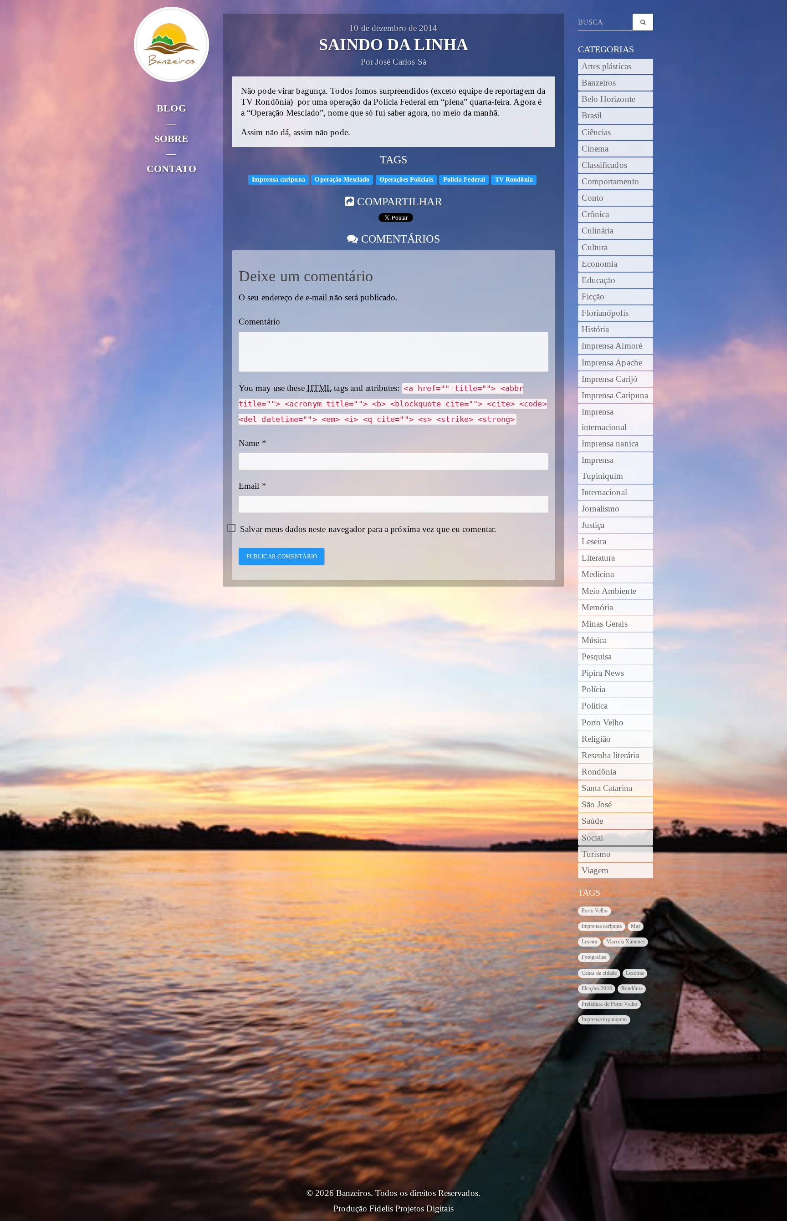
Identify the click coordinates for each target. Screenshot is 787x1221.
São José (597, 804)
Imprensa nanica (610, 443)
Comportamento (610, 181)
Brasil (592, 115)
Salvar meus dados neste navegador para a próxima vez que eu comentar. (368, 529)
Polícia (594, 689)
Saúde (592, 821)
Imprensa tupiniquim (604, 1019)
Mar (635, 926)
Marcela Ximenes (625, 941)
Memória (597, 607)
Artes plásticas (607, 66)
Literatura (598, 557)
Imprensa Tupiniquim (602, 468)
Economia (600, 264)
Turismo (596, 854)
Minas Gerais (605, 623)
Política (595, 705)
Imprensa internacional (604, 419)
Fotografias (594, 957)
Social (592, 837)
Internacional (604, 492)
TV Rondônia (514, 179)
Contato (171, 168)
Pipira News (603, 673)
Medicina (598, 574)
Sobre (171, 138)
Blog (171, 108)
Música (594, 640)
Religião (596, 739)
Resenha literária (610, 755)
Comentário (259, 321)
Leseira (594, 541)
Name (249, 443)
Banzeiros (599, 82)
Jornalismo (601, 508)
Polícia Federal (464, 179)
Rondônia (599, 771)
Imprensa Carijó (610, 379)
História (595, 329)
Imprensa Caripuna (615, 395)
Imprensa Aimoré (612, 345)
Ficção (593, 296)
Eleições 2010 (597, 988)
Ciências (596, 132)
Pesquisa (597, 656)
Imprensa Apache (612, 362)
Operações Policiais (406, 179)
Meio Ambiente (609, 591)
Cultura (595, 247)
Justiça (593, 525)
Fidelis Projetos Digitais (411, 1208)
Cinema (595, 148)
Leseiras (635, 973)
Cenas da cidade (599, 973)
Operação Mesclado (342, 179)
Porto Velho (603, 722)
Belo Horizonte (608, 99)
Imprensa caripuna (278, 179)
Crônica (595, 214)
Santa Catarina (607, 788)
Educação (599, 280)
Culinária (598, 230)
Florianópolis (605, 313)
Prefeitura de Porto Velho (610, 1004)
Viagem (595, 870)
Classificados (604, 165)
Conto (593, 198)
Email (249, 486)
